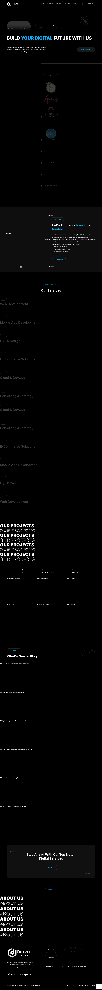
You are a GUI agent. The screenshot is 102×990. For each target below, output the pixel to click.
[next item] (92, 653)
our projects (17, 525)
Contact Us (51, 867)
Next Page (50, 889)
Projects (67, 4)
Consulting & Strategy (16, 396)
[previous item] (84, 653)
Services (80, 985)
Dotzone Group (23, 985)
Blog (74, 4)
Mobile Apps (76, 571)
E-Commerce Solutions (17, 359)
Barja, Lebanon (50, 966)
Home (42, 4)
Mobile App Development (19, 322)
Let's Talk (89, 4)
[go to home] (13, 4)
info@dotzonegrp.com (19, 974)
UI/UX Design (10, 341)
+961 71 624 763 (64, 966)
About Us (50, 4)
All (23, 571)
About (73, 985)
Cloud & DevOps (12, 378)
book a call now (85, 49)
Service (58, 4)
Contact (93, 985)
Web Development (14, 304)
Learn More (59, 259)
